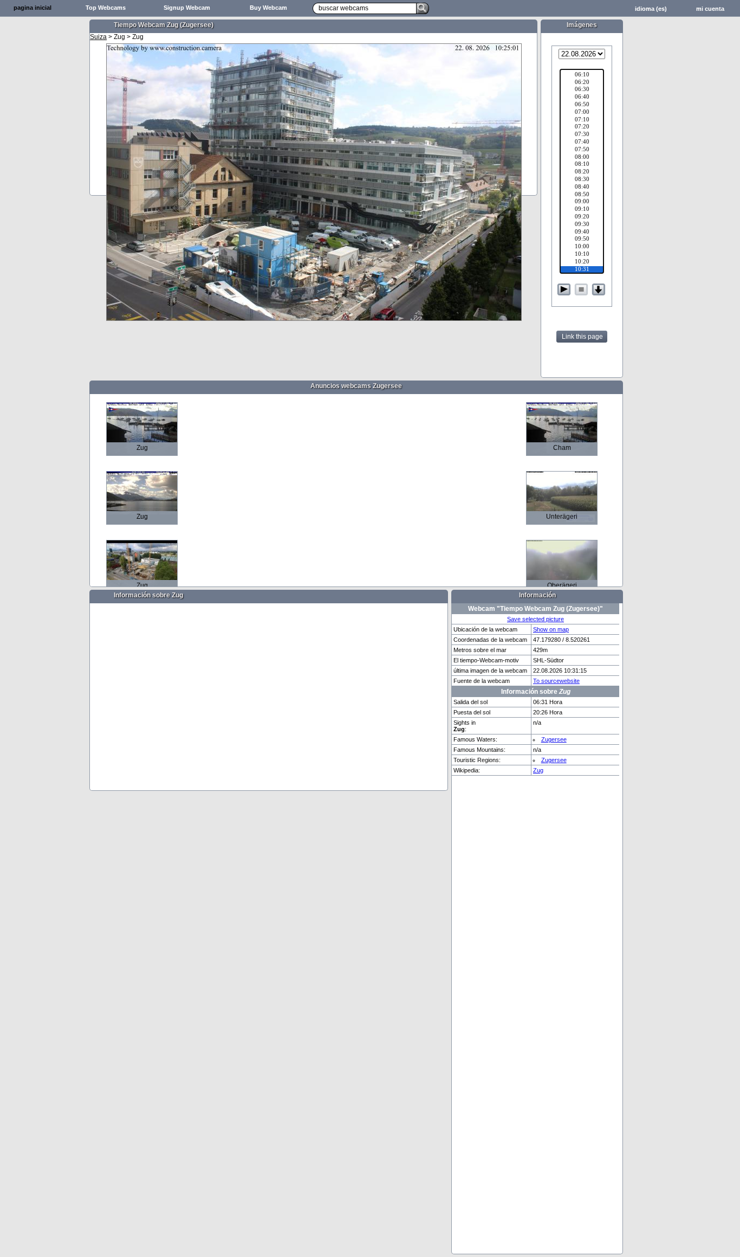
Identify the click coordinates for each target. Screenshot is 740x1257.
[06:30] (581, 90)
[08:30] (581, 180)
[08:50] (581, 195)
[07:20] (581, 127)
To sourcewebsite (556, 681)
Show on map (551, 629)
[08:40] (581, 187)
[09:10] (581, 210)
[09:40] (581, 232)
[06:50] (581, 105)
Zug (538, 770)
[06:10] (581, 75)
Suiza (98, 37)
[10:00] (581, 247)
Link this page (582, 336)
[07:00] (581, 113)
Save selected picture (535, 619)
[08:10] (581, 165)
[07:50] (581, 150)
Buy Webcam (268, 7)
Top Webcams (106, 7)
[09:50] (581, 239)
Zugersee (554, 739)
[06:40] (581, 97)
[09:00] (581, 202)
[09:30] (581, 225)
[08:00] (581, 158)
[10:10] (581, 255)
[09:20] (581, 217)
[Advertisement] (43, 187)
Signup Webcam (187, 7)
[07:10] (581, 120)
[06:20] (581, 83)
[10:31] (581, 270)
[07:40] (581, 142)
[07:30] (581, 135)
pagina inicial (32, 7)
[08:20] (581, 172)
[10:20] (581, 262)
